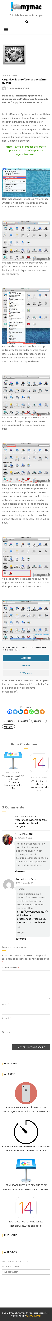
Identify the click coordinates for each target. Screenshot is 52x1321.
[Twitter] (15, 711)
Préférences (26, 673)
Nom (5, 1004)
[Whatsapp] (31, 711)
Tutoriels (12, 75)
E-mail (6, 1018)
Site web (6, 1032)
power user (39, 721)
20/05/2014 (23, 88)
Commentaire (10, 967)
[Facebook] (9, 711)
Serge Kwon (12, 88)
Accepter (26, 657)
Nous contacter (10, 1272)
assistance (9, 721)
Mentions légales (10, 1267)
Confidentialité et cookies (15, 1262)
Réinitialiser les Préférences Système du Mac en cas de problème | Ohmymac (31, 821)
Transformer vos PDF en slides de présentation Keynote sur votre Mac (13, 782)
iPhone (34, 777)
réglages (8, 726)
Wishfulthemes (33, 1315)
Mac (5, 75)
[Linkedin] (20, 711)
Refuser (26, 665)
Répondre (20, 871)
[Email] (36, 711)
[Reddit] (26, 711)
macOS (24, 721)
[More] (42, 711)
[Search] (26, 21)
